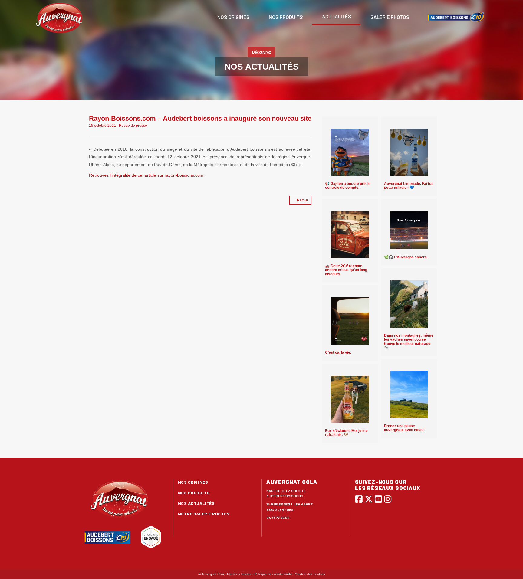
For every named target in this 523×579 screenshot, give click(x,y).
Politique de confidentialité (273, 574)
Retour (302, 200)
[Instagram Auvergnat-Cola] (388, 499)
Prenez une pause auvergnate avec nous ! (404, 428)
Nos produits (285, 17)
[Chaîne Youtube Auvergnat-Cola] (378, 499)
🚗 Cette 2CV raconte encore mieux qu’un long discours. (346, 270)
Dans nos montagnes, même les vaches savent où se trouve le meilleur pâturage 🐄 (408, 341)
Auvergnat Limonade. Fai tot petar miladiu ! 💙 (408, 186)
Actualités (336, 16)
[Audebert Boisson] (456, 17)
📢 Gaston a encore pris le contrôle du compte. (347, 186)
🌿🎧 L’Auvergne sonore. (406, 257)
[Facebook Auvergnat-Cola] (359, 499)
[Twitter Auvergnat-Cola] (368, 499)
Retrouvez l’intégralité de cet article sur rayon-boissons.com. (147, 175)
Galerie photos (390, 17)
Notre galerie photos (204, 513)
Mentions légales (239, 574)
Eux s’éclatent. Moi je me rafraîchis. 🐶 (346, 433)
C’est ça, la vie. (338, 352)
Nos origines (233, 17)
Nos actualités (196, 503)
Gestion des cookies (310, 574)
